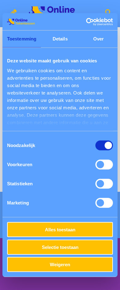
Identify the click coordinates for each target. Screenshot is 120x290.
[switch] (104, 165)
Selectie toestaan (60, 247)
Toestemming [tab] (21, 38)
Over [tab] (98, 38)
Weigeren (60, 264)
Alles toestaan (60, 229)
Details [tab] (60, 38)
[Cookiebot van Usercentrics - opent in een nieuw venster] (86, 22)
